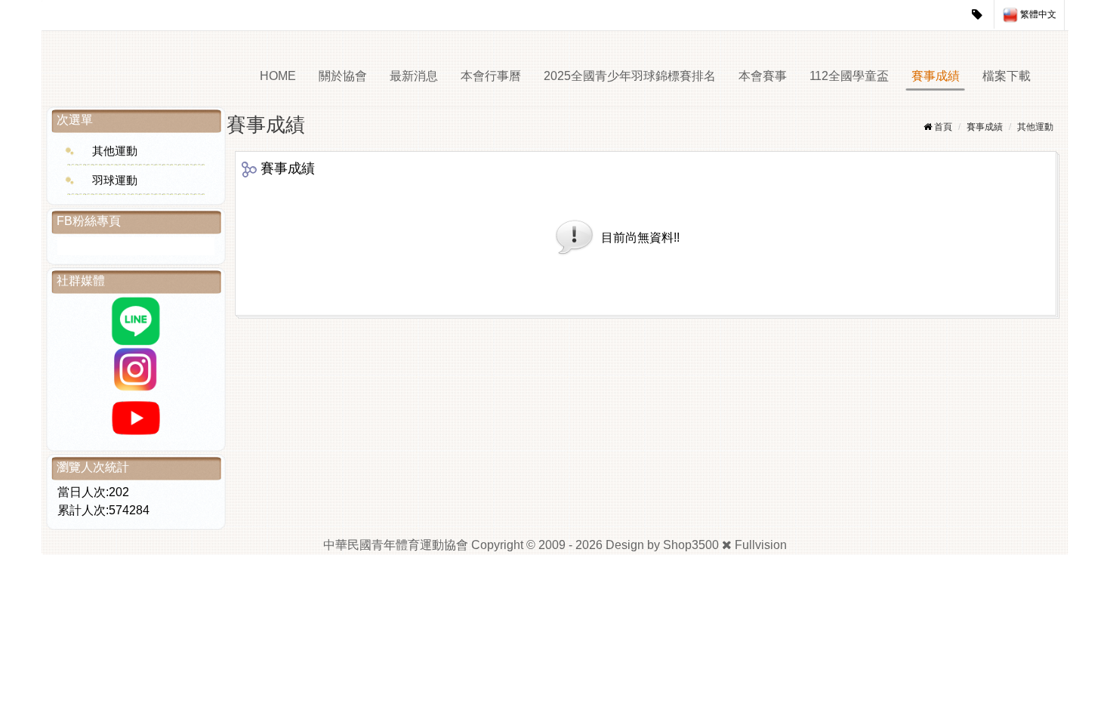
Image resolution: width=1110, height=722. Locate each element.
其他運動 (114, 150)
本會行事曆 (491, 75)
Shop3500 (691, 544)
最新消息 (414, 75)
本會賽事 (762, 75)
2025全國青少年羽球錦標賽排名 (630, 75)
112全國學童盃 (849, 75)
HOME (278, 75)
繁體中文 (1037, 14)
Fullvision (761, 544)
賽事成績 (935, 75)
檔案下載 (1006, 75)
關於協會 (343, 75)
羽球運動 (114, 180)
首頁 (943, 127)
